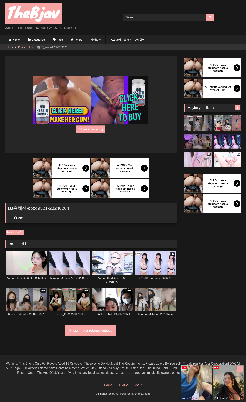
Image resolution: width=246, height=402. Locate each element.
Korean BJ (24, 47)
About (21, 218)
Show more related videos (90, 330)
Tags (60, 39)
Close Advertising (91, 129)
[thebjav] (33, 14)
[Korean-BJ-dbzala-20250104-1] (227, 141)
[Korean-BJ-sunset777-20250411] (198, 123)
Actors (78, 39)
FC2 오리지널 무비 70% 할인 (127, 39)
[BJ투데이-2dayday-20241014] (227, 123)
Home (16, 39)
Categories (38, 39)
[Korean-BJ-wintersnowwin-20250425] (198, 141)
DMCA (123, 385)
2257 (138, 385)
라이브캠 (96, 39)
